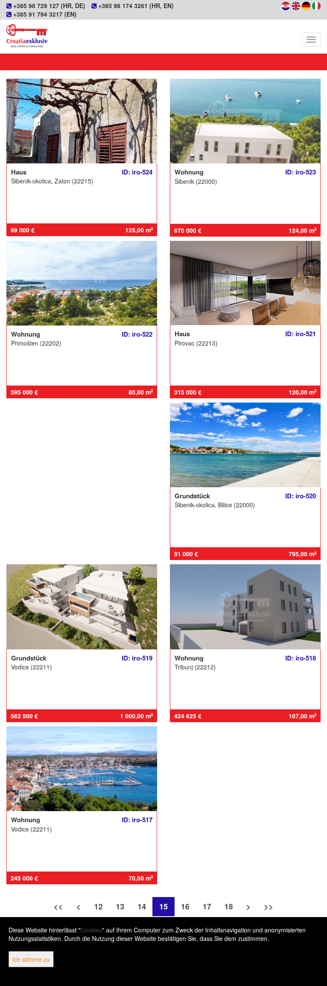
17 (207, 906)
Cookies (91, 930)
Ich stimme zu (31, 959)
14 (142, 906)
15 (163, 906)
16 (185, 906)
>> (268, 906)
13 (120, 906)
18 (228, 906)
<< (58, 906)
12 (98, 906)
